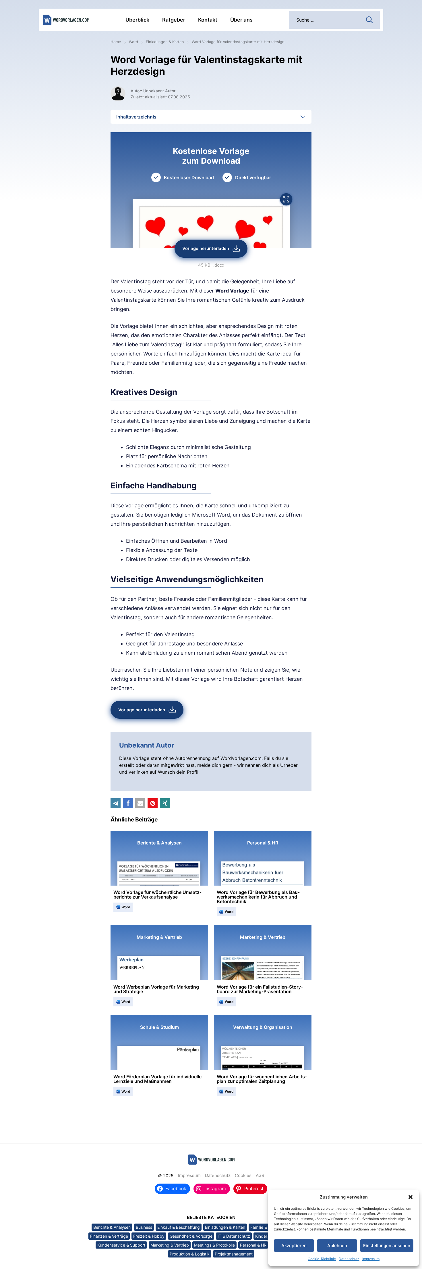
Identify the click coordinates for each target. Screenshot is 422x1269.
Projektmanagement (234, 1253)
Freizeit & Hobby (148, 1236)
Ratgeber (173, 20)
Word (133, 42)
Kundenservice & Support (121, 1245)
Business (144, 1227)
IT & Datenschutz (234, 1236)
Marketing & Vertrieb (169, 1245)
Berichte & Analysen (112, 1227)
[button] (410, 1197)
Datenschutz (349, 1259)
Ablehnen (337, 1245)
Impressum (371, 1259)
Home (116, 42)
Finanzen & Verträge (109, 1236)
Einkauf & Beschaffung (178, 1227)
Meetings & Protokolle (214, 1245)
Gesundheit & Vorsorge (191, 1236)
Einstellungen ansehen (386, 1245)
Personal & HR (253, 1245)
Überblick (137, 20)
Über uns (241, 20)
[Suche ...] (369, 19)
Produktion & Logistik (190, 1253)
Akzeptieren (294, 1245)
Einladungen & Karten (165, 42)
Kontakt (207, 20)
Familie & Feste (264, 1227)
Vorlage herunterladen (205, 248)
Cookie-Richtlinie (322, 1259)
